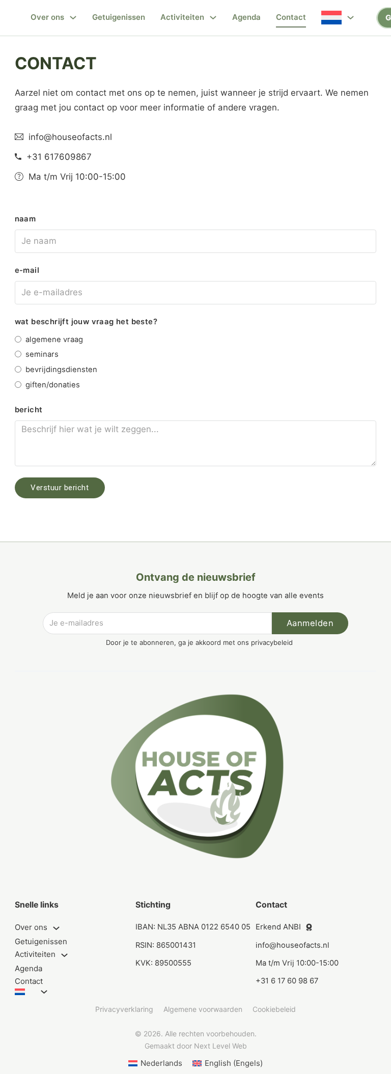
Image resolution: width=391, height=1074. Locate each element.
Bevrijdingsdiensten (61, 369)
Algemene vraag (54, 339)
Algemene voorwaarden (202, 1009)
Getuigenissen (118, 17)
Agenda (246, 17)
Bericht (29, 409)
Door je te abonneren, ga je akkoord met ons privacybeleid (199, 642)
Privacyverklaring (124, 1009)
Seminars (42, 354)
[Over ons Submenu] (73, 17)
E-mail (27, 270)
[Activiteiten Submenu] (213, 17)
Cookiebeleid (274, 1009)
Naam (25, 218)
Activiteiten (182, 17)
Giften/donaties (52, 384)
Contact (291, 17)
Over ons (47, 17)
